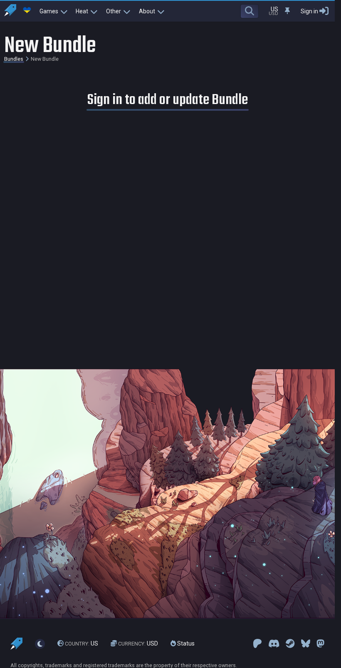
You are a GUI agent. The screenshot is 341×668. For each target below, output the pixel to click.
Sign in (309, 11)
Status (185, 643)
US (81, 643)
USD (138, 643)
